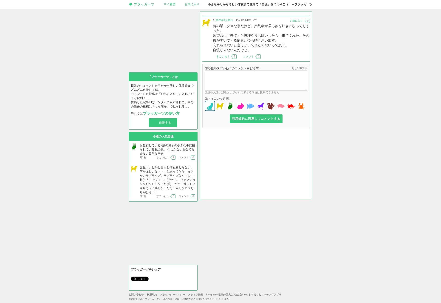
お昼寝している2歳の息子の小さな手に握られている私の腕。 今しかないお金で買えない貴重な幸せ (167, 149)
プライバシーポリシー (172, 294)
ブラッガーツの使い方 (161, 113)
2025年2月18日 (224, 20)
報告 (307, 56)
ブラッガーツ (144, 4)
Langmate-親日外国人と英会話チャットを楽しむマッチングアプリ (243, 294)
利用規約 (152, 294)
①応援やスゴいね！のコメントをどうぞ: (232, 68)
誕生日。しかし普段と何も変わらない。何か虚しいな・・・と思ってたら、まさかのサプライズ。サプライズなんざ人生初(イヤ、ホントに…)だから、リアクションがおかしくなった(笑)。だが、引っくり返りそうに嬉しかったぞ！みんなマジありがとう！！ (167, 180)
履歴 (169, 4)
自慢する (165, 122)
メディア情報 (195, 294)
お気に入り (191, 4)
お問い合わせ (136, 294)
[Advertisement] (256, 165)
